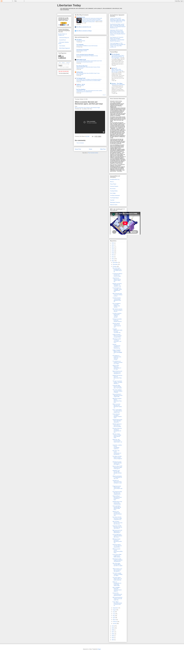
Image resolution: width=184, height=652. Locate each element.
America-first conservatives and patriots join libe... (117, 594)
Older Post (103, 149)
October (115, 266)
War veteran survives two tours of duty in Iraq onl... (117, 310)
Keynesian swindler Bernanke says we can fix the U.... (117, 527)
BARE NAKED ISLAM (81, 59)
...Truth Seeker (61, 45)
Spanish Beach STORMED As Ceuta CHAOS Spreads (86, 45)
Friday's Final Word (80, 85)
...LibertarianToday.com (63, 37)
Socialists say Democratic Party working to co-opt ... (117, 482)
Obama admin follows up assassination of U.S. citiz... (117, 367)
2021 (113, 247)
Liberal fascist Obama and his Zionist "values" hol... (117, 279)
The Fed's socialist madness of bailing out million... (117, 574)
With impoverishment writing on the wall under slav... (117, 598)
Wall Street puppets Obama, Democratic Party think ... (117, 400)
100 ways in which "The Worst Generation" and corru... (117, 340)
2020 (113, 249)
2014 (113, 254)
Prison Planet (113, 184)
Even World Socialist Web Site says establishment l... (117, 493)
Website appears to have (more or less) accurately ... (117, 425)
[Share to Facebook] (99, 136)
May (114, 615)
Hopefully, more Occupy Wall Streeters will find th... (117, 472)
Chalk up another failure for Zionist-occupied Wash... (117, 335)
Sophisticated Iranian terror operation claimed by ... (117, 421)
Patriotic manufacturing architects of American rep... (117, 346)
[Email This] (95, 136)
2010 (113, 626)
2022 (113, 245)
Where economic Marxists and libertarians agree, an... (117, 405)
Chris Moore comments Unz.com (83, 26)
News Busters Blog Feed (81, 65)
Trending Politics (114, 190)
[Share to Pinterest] (100, 136)
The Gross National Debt (63, 73)
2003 (113, 637)
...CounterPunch (62, 39)
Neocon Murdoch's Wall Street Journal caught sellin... (117, 395)
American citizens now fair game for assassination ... (117, 546)
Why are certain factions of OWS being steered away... (117, 435)
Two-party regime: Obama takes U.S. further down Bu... (117, 579)
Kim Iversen (113, 188)
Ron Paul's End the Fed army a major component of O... (117, 518)
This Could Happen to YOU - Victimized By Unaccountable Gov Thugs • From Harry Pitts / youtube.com (117, 45)
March (114, 619)
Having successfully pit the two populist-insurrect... (117, 320)
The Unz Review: (116, 54)
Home (90, 149)
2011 (113, 260)
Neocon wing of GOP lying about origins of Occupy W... (117, 467)
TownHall (112, 200)
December (115, 262)
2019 (113, 251)
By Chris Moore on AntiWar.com (62, 34)
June (114, 613)
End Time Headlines (80, 89)
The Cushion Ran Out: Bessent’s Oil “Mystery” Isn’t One (87, 55)
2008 (113, 629)
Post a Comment (80, 142)
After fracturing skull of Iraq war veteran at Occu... (117, 295)
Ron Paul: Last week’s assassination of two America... (117, 452)
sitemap (63, 62)
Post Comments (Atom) (93, 152)
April (114, 617)
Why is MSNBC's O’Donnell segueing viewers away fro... (117, 589)
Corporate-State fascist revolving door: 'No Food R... (117, 386)
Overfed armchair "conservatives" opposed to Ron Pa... (117, 299)
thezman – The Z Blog (117, 83)
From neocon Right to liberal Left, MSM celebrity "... (117, 555)
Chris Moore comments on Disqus (84, 30)
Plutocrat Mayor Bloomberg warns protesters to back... (117, 497)
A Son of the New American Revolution (85, 54)
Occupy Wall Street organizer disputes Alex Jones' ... (117, 536)
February (115, 621)
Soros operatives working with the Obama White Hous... (117, 507)
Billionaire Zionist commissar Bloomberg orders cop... (117, 540)
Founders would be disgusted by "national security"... (117, 315)
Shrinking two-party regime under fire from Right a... (117, 463)
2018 (113, 252)
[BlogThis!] (96, 136)
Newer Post (78, 149)
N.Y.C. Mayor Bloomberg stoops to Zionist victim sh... (117, 603)
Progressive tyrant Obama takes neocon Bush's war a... (117, 488)
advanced (68, 62)
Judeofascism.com (80, 17)
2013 (113, 256)
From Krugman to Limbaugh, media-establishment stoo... (117, 289)
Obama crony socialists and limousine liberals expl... (117, 513)
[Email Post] (92, 136)
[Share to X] (98, 136)
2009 (113, 628)
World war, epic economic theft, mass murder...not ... (117, 441)
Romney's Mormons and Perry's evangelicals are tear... (117, 430)
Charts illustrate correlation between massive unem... (117, 415)
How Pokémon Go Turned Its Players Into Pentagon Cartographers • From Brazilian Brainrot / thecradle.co (117, 39)
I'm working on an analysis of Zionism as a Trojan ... (117, 362)
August (114, 609)
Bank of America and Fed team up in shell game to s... (117, 372)
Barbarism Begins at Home (81, 50)
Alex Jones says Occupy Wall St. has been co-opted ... (117, 565)
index (60, 62)
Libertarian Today (69, 5)
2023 (113, 243)
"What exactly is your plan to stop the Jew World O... (117, 570)
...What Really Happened (64, 48)
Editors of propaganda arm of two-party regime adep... (117, 583)
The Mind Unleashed (115, 195)
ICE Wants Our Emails (80, 40)
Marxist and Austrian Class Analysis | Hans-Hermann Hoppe (87, 107)
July (114, 611)
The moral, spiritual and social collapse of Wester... (117, 391)
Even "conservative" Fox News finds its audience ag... (117, 411)
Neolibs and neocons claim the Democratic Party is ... (117, 377)
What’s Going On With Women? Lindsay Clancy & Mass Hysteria (117, 70)
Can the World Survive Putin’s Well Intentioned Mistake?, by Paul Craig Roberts (118, 56)
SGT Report (79, 39)
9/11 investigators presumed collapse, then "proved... (117, 305)
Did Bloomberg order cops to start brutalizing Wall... (117, 503)
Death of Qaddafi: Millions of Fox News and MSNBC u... (117, 351)
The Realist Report (114, 197)
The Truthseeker (80, 44)
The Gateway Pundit (80, 78)
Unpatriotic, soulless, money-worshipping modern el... (117, 446)
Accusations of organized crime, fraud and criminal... (117, 357)
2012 (113, 258)
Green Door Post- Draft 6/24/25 (118, 84)
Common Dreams (114, 186)
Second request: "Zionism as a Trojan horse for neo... (117, 325)
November (115, 264)
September (115, 607)
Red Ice (112, 181)
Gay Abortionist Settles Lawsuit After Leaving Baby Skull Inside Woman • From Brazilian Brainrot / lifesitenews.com (118, 26)
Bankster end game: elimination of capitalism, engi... (117, 285)
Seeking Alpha (79, 72)
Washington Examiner (115, 202)
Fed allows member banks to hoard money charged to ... (117, 458)
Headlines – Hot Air (80, 84)
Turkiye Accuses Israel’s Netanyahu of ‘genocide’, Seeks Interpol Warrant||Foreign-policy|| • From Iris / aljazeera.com (117, 20)
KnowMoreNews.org (114, 179)
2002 (113, 639)
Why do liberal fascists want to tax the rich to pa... (117, 522)
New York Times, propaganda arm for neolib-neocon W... (117, 269)
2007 (113, 631)
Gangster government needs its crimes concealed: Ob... (117, 330)
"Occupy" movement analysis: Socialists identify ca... (117, 382)
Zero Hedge (113, 193)
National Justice (113, 204)
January (115, 623)
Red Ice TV (114, 68)
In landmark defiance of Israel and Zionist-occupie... (117, 275)
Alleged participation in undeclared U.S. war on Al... (117, 477)
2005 (113, 635)
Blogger (99, 649)
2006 (113, 633)
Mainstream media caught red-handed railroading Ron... (117, 560)
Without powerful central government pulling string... (117, 550)
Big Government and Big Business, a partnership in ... (117, 531)
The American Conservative (82, 49)
